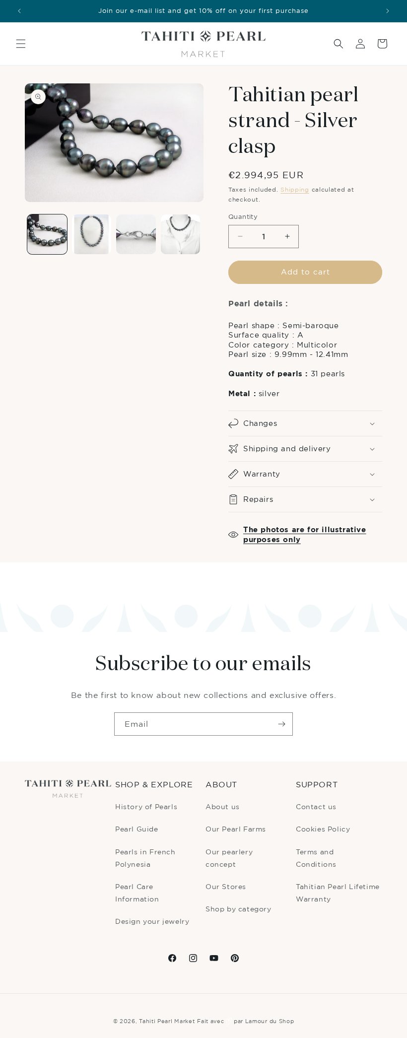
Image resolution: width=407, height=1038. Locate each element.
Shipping (294, 189)
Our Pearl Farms (235, 828)
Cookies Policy (323, 828)
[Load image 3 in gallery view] (136, 234)
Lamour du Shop (269, 1021)
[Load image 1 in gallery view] (47, 234)
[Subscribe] (281, 724)
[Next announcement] (388, 11)
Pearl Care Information (137, 892)
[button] (21, 44)
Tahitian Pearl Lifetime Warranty (338, 892)
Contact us (316, 806)
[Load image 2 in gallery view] (92, 234)
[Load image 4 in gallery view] (181, 234)
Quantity (243, 216)
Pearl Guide (136, 828)
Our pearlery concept (229, 858)
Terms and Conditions (316, 858)
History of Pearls (146, 806)
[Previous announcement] (19, 11)
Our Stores (225, 886)
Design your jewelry (152, 921)
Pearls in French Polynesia (145, 858)
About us (222, 806)
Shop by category (238, 908)
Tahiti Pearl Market (167, 1021)
